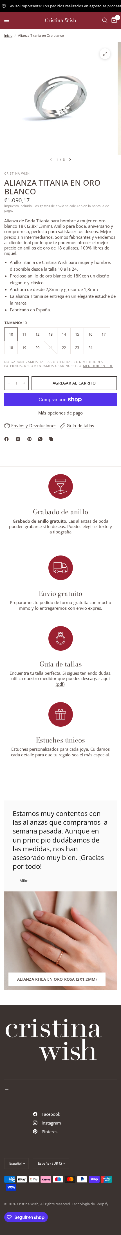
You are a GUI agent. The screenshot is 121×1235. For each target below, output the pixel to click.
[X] (19, 439)
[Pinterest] (30, 439)
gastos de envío (52, 205)
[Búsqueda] (104, 20)
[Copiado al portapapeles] (52, 439)
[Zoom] (105, 53)
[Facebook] (7, 439)
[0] (113, 20)
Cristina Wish (60, 20)
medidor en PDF (98, 366)
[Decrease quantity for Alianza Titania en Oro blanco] (9, 383)
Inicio (8, 35)
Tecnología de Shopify (90, 1203)
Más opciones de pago (60, 413)
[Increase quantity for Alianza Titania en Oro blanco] (24, 383)
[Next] (70, 159)
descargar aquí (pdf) (83, 681)
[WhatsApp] (41, 439)
